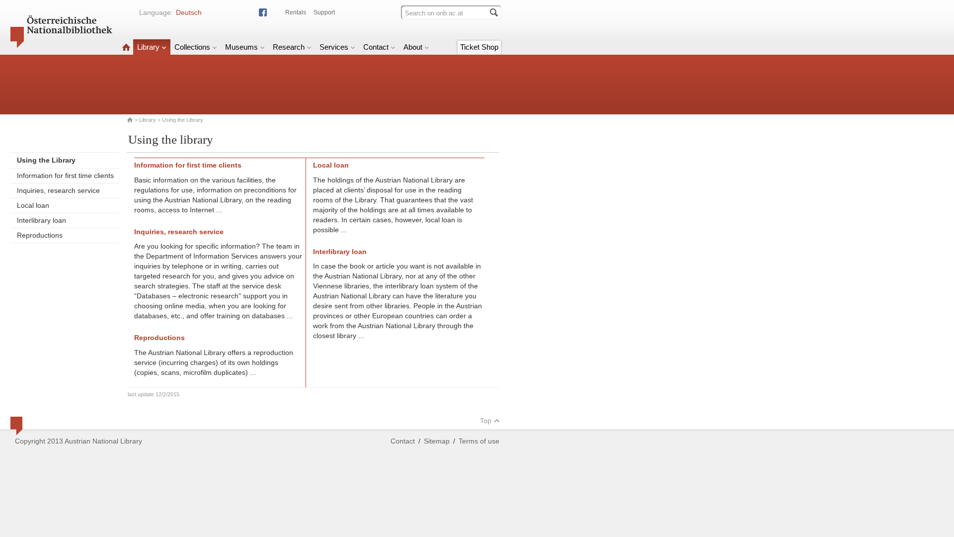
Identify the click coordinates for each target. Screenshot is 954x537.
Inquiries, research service (58, 190)
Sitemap (437, 441)
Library (148, 47)
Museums (241, 47)
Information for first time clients (65, 175)
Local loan (33, 205)
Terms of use (479, 441)
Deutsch (189, 12)
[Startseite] (126, 47)
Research (289, 47)
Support (324, 12)
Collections (192, 47)
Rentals (295, 12)
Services (333, 47)
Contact (376, 47)
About (412, 47)
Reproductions (40, 235)
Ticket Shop (479, 47)
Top (485, 421)
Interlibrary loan (41, 220)
